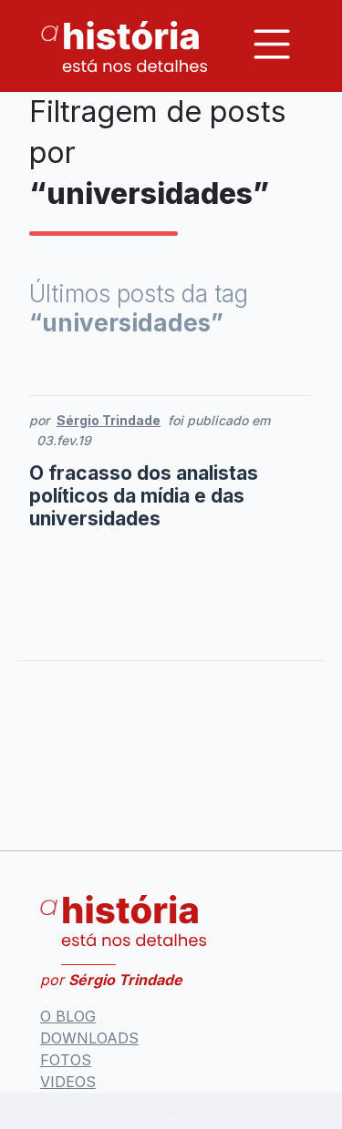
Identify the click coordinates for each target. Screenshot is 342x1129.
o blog (68, 1016)
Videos (68, 1082)
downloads (89, 1038)
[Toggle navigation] (272, 44)
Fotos (65, 1060)
